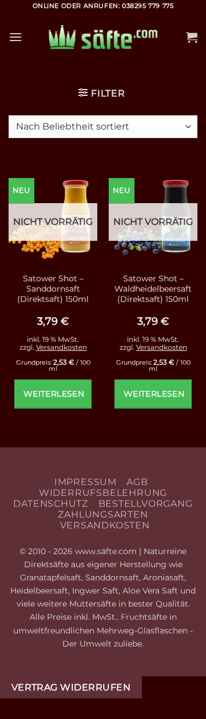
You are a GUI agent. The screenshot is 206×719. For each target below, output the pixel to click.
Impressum (85, 481)
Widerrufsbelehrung (103, 492)
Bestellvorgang (145, 503)
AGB (137, 481)
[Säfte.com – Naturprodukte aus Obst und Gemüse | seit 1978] (103, 37)
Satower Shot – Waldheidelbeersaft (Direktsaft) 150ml (153, 288)
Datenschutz (50, 503)
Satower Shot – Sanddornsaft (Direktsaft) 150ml (53, 288)
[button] (15, 37)
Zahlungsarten (103, 514)
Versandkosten (61, 347)
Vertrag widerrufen (70, 687)
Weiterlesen (54, 393)
